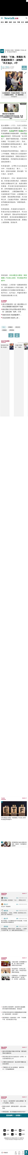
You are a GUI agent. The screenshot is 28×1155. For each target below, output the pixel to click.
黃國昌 (21, 131)
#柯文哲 (17, 327)
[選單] (1, 18)
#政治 (3, 327)
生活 (22, 22)
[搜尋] (26, 18)
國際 (6, 22)
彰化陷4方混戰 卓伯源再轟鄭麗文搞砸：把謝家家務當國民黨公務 (4, 346)
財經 (10, 22)
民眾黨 (11, 131)
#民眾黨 (11, 330)
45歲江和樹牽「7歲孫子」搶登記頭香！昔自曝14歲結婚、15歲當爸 (18, 346)
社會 (14, 22)
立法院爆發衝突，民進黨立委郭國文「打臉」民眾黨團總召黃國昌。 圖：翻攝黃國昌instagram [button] (14, 94)
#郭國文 (10, 327)
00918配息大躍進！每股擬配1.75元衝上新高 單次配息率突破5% (14, 277)
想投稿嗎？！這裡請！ (14, 1115)
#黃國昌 (4, 330)
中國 (18, 22)
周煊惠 (7, 67)
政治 (2, 22)
